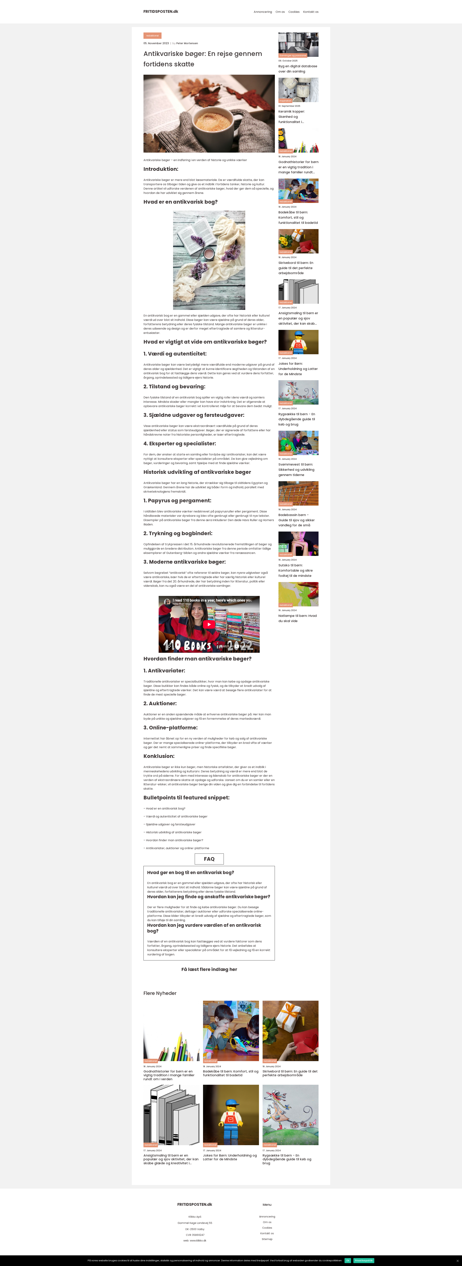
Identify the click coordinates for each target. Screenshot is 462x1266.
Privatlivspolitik (363, 1260)
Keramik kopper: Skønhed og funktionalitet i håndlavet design (292, 116)
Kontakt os (311, 12)
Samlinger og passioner (293, 55)
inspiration (285, 100)
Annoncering (263, 12)
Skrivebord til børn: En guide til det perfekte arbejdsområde (295, 267)
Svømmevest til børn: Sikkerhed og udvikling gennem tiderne (296, 469)
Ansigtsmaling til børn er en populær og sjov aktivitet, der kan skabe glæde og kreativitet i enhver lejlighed (298, 318)
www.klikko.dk (198, 1240)
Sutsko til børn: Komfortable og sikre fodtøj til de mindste (295, 570)
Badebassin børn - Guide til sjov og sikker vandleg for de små (296, 520)
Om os (280, 12)
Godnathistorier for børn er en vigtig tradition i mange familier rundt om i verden (298, 167)
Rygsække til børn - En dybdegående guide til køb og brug (296, 419)
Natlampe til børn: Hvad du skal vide (297, 618)
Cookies (294, 12)
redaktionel (152, 35)
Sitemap (267, 1239)
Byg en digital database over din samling (297, 69)
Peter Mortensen (187, 43)
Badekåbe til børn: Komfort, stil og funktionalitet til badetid (298, 217)
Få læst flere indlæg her (209, 969)
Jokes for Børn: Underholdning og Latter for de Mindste (298, 368)
